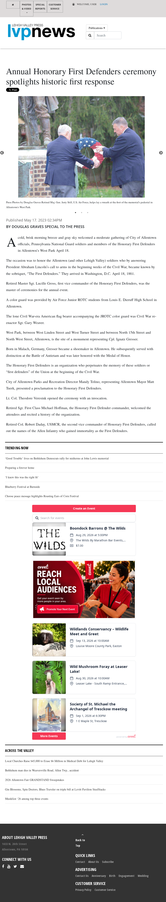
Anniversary (99, 876)
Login (104, 4)
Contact (80, 862)
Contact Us (81, 876)
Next (161, 153)
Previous (2, 153)
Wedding (143, 876)
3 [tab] (88, 213)
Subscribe (108, 862)
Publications (96, 28)
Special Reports (40, 6)
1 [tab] (75, 213)
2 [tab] (82, 213)
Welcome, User (86, 4)
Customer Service (55, 6)
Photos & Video (26, 6)
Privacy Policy (83, 890)
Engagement (126, 876)
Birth (112, 876)
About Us (93, 862)
